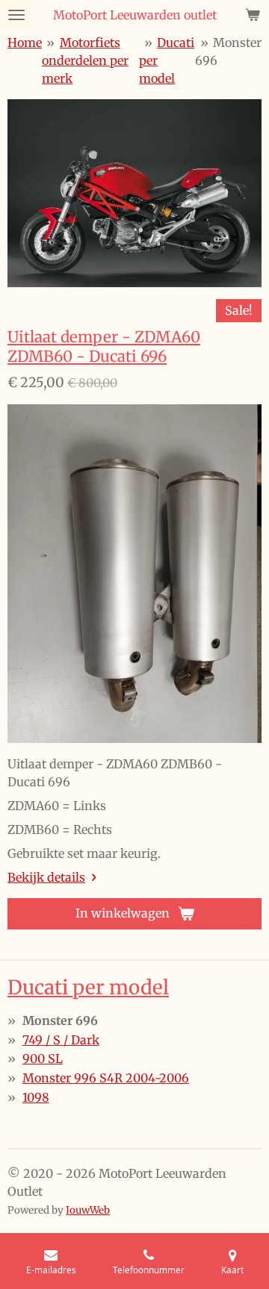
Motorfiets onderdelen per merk (85, 60)
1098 (35, 1097)
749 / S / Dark (60, 1039)
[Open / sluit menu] (16, 15)
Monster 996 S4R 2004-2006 (105, 1077)
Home (24, 42)
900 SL (42, 1058)
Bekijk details (46, 877)
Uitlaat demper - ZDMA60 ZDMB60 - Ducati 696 (103, 346)
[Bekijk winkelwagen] (252, 15)
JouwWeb (88, 1210)
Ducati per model (88, 987)
